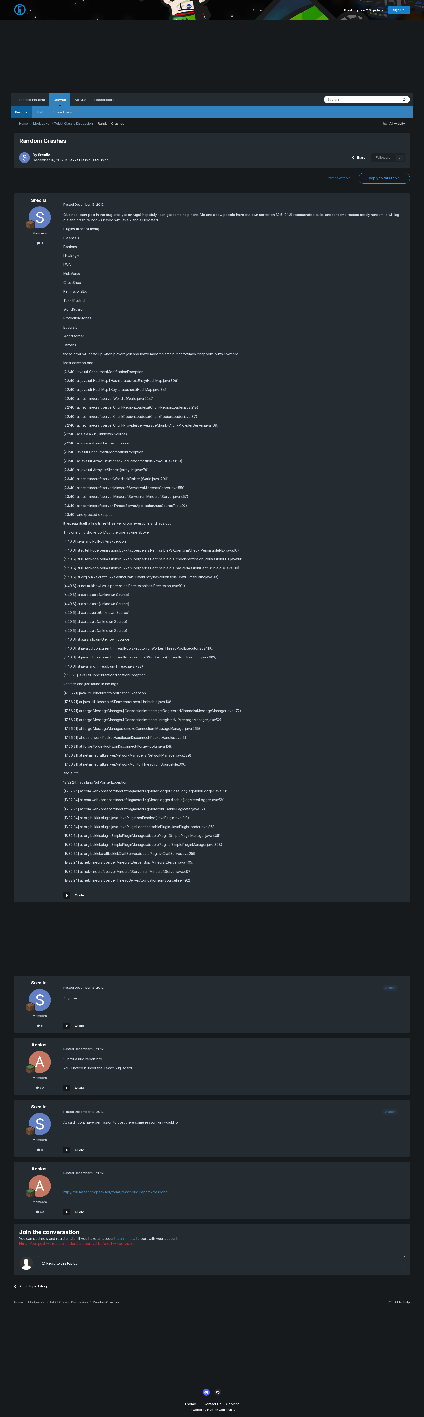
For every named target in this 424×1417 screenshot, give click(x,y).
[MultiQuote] (66, 895)
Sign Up (399, 10)
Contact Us (212, 1404)
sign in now (126, 1238)
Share (359, 157)
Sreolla (44, 155)
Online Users (62, 112)
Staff (39, 112)
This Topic (384, 99)
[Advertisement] (212, 56)
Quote (79, 895)
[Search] (404, 99)
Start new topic (338, 178)
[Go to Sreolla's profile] (24, 157)
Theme (191, 1404)
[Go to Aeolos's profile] (40, 1062)
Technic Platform (32, 99)
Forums (21, 112)
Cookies (232, 1404)
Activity (80, 99)
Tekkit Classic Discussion (88, 160)
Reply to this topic (384, 178)
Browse (60, 99)
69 (41, 1087)
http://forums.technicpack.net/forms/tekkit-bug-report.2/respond (115, 1192)
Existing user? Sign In (363, 10)
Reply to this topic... (61, 1263)
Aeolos (38, 1044)
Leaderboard (104, 99)
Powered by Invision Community (212, 1410)
